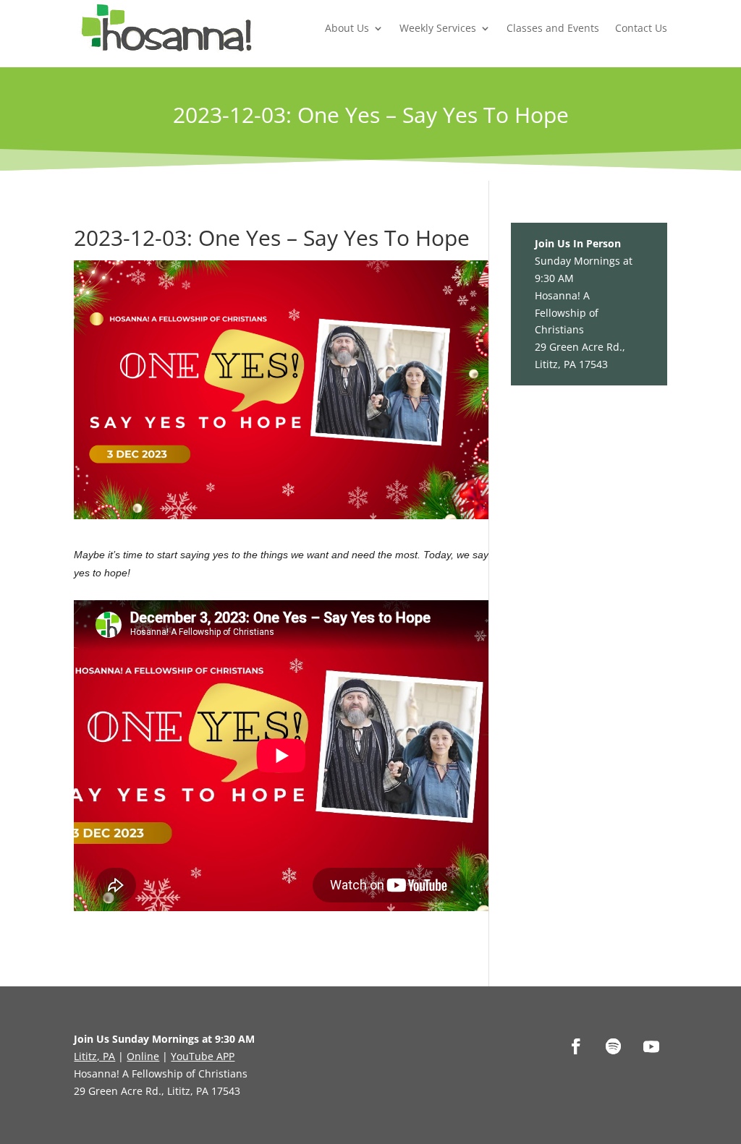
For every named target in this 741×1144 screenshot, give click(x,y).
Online (143, 1056)
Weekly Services (437, 28)
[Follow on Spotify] (614, 1046)
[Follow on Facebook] (576, 1046)
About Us (347, 28)
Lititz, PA (94, 1056)
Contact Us (641, 28)
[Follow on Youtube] (651, 1046)
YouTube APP (202, 1056)
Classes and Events (553, 28)
